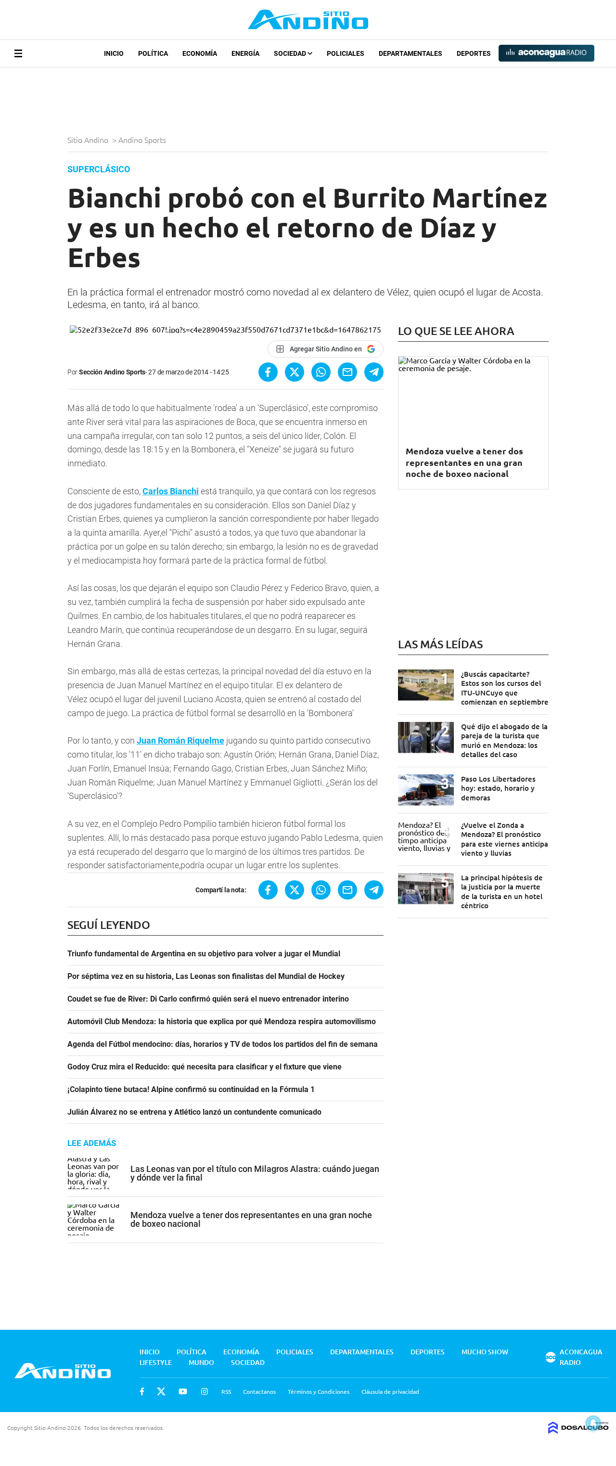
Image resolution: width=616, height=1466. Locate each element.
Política (153, 53)
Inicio (114, 53)
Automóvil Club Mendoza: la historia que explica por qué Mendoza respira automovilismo (221, 1022)
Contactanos (259, 1391)
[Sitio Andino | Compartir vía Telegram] (374, 372)
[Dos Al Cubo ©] (578, 1430)
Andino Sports (143, 139)
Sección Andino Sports (112, 372)
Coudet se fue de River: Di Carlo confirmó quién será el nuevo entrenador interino (208, 999)
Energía (245, 53)
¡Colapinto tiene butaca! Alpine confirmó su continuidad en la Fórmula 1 (191, 1089)
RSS (226, 1391)
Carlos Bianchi (170, 491)
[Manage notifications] (593, 1423)
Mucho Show (485, 1351)
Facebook (142, 1391)
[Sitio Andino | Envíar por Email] (347, 372)
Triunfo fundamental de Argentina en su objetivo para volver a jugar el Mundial (203, 954)
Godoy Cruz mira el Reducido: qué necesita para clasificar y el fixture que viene (204, 1067)
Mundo (201, 1362)
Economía (199, 53)
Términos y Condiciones (318, 1391)
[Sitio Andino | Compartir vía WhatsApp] (321, 372)
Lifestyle (156, 1362)
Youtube (183, 1391)
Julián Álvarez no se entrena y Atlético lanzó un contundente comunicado (194, 1112)
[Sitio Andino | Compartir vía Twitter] (294, 372)
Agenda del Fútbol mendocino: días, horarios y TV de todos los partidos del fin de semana (222, 1044)
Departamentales (410, 53)
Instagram (204, 1391)
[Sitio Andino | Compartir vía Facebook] (268, 372)
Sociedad (291, 53)
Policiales (345, 53)
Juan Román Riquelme (180, 740)
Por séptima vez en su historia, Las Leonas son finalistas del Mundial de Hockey (206, 976)
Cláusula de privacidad (390, 1391)
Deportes (474, 53)
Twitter (161, 1391)
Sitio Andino (88, 139)
